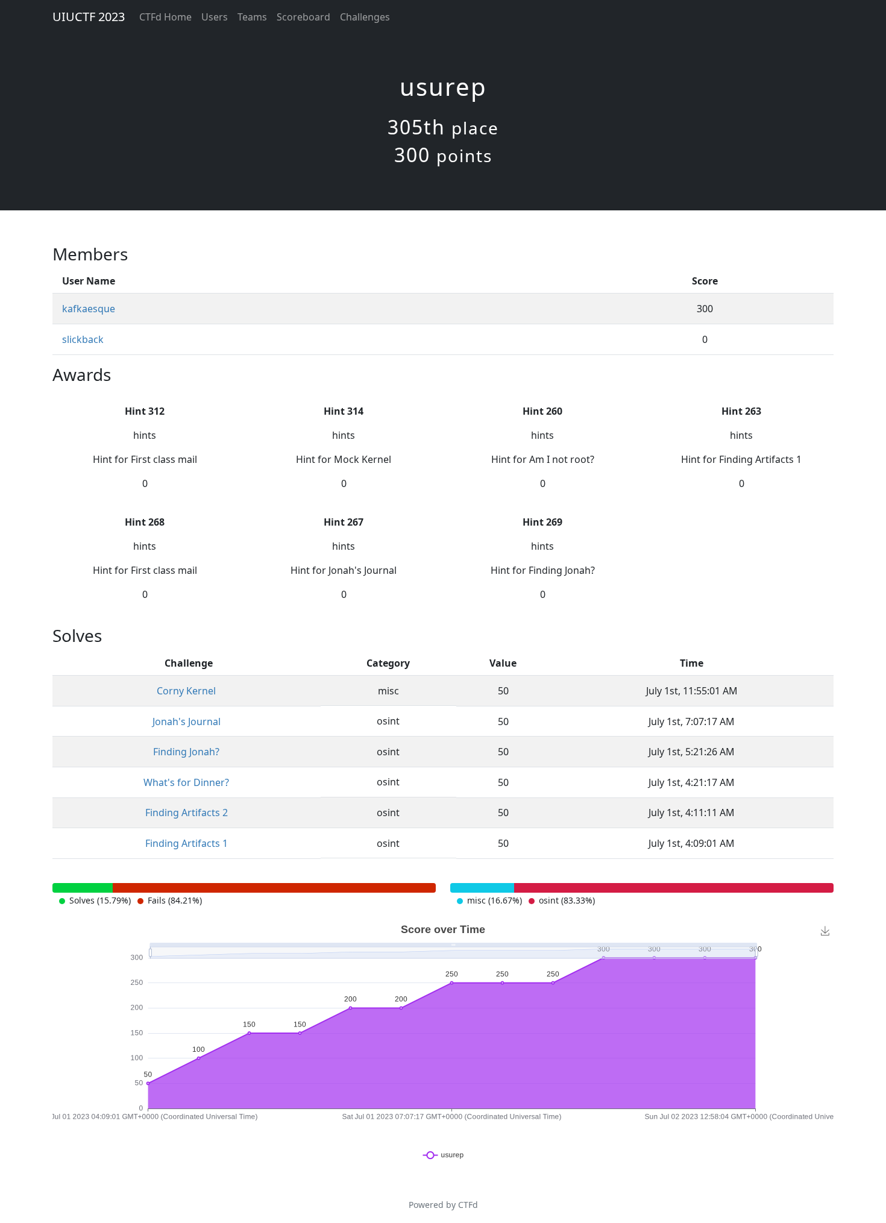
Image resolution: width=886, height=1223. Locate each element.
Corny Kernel (186, 690)
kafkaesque (88, 308)
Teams (252, 17)
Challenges (365, 17)
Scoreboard (303, 17)
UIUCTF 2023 (88, 16)
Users (214, 17)
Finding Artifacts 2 (186, 812)
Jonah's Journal (186, 721)
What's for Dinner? (186, 782)
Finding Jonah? (186, 751)
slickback (83, 339)
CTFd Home (165, 17)
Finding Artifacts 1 (186, 843)
